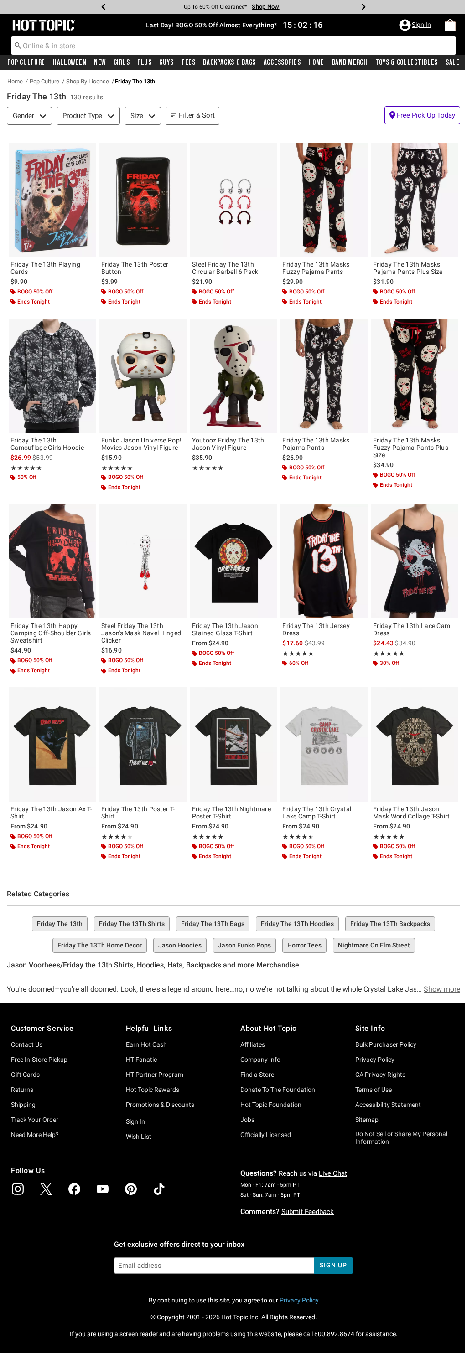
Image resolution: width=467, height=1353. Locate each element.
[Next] (360, 6)
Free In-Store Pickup (39, 1059)
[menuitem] (443, 25)
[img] (18, 1189)
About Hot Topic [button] (268, 1028)
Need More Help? (35, 1134)
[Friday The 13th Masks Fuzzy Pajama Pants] (324, 200)
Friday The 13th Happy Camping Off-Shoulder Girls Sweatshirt (50, 633)
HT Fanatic (141, 1059)
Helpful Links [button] (149, 1028)
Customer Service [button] (42, 1028)
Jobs (247, 1119)
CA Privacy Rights (380, 1074)
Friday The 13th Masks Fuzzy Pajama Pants (315, 268)
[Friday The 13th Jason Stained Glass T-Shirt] (233, 561)
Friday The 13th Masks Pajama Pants (315, 444)
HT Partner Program (154, 1074)
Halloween (68, 62)
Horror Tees (304, 945)
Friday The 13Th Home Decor (99, 945)
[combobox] (230, 45)
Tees (184, 62)
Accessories (277, 62)
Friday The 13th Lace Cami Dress (412, 629)
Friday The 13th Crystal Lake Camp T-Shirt (316, 812)
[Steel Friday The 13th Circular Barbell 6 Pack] (233, 200)
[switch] (422, 115)
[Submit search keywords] (18, 45)
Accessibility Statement (388, 1104)
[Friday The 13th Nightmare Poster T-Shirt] (233, 744)
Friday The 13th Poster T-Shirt (138, 812)
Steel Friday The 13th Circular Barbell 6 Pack (225, 268)
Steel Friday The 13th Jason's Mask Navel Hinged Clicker (141, 633)
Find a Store (257, 1074)
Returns (22, 1089)
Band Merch (344, 62)
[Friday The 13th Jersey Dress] (324, 561)
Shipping (23, 1104)
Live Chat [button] (333, 1173)
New (98, 62)
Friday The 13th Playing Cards (45, 268)
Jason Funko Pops (244, 945)
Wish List (138, 1136)
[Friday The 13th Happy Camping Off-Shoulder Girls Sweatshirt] (52, 561)
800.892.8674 (334, 1334)
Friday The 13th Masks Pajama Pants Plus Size (408, 268)
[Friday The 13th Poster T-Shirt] (143, 744)
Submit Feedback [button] (307, 1212)
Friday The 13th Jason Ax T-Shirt (51, 812)
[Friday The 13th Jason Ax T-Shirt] (52, 744)
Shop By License (87, 81)
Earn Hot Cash (146, 1044)
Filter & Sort (197, 115)
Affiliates (252, 1044)
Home (311, 62)
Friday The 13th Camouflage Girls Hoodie (47, 444)
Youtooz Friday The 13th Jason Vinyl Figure (228, 444)
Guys (163, 62)
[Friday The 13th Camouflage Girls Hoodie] (52, 376)
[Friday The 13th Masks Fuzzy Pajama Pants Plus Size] (414, 376)
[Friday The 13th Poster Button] (143, 200)
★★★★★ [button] (25, 468)
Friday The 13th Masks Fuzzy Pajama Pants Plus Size (410, 447)
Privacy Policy (374, 1059)
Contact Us (26, 1044)
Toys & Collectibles (400, 62)
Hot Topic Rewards (152, 1089)
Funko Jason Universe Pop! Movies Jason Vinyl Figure (141, 444)
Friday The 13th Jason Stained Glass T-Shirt (225, 629)
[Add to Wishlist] (86, 151)
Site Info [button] (370, 1028)
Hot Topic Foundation (270, 1104)
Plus (142, 62)
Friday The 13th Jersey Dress (316, 629)
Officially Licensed (265, 1134)
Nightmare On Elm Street (374, 945)
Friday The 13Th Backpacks (390, 923)
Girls (120, 62)
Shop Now (262, 6)
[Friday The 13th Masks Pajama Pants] (324, 376)
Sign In (135, 1121)
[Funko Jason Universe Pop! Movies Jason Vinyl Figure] (143, 376)
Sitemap (367, 1119)
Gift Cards (25, 1074)
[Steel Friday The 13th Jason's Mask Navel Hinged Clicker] (143, 561)
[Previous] (100, 6)
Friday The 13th (60, 923)
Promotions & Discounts (160, 1104)
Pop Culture (26, 62)
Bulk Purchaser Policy (385, 1044)
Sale (446, 62)
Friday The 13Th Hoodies (297, 923)
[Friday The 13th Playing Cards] (52, 200)
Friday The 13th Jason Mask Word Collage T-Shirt (411, 812)
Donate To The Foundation (277, 1089)
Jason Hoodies (180, 945)
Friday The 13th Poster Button (135, 268)
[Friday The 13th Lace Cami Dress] (414, 561)
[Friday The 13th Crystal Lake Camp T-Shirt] (324, 744)
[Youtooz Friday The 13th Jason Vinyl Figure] (233, 376)
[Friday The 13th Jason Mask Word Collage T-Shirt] (414, 744)
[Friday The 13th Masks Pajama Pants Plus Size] (414, 200)
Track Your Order (34, 1119)
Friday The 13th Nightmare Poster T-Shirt (231, 812)
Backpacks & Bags (225, 62)
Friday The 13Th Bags (212, 923)
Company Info (260, 1059)
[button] (409, 25)
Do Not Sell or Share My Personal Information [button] (401, 1137)
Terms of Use (373, 1089)
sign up (333, 1265)
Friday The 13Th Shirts (132, 923)
